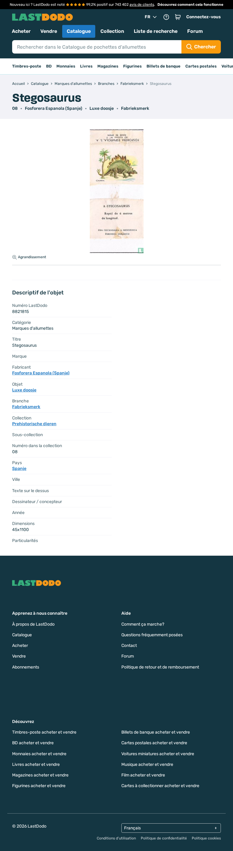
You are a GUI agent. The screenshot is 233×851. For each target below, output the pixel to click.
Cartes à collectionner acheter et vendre (160, 785)
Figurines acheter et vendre (39, 785)
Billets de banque (164, 66)
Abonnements (25, 667)
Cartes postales (201, 66)
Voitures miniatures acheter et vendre (157, 753)
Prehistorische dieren (34, 423)
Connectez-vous (203, 16)
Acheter (21, 31)
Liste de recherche (155, 31)
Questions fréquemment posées (152, 634)
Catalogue (79, 31)
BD (49, 66)
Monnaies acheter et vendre (39, 753)
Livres (86, 66)
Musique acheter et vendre (147, 764)
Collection (112, 31)
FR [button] (147, 16)
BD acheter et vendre (33, 742)
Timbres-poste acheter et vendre (44, 732)
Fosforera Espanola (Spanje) (53, 108)
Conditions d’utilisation (116, 838)
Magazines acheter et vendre (40, 775)
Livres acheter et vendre (36, 764)
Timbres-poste (26, 66)
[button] (177, 17)
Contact (129, 645)
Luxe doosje (101, 108)
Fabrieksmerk (135, 108)
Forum (195, 31)
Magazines (107, 66)
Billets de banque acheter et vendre (155, 732)
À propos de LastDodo (33, 624)
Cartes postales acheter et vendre (154, 742)
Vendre (48, 31)
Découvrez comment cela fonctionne (190, 4)
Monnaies (65, 66)
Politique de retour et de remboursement (160, 667)
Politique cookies (206, 838)
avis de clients (142, 4)
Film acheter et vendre (143, 775)
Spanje (19, 468)
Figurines (132, 66)
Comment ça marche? (142, 624)
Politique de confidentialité (164, 838)
